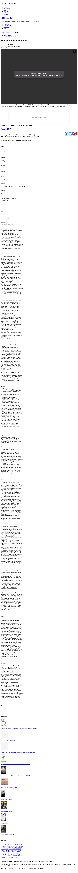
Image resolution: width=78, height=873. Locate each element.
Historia (5, 12)
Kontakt (6, 14)
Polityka (6, 11)
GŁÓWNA (6, 24)
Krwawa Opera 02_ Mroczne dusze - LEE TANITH (13, 850)
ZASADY (6, 27)
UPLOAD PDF (7, 25)
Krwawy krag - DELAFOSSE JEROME (10, 851)
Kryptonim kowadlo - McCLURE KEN (10, 853)
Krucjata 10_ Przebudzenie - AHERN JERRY (12, 846)
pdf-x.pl (2, 871)
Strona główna (7, 35)
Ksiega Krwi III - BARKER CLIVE (9, 857)
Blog (5, 10)
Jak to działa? (7, 8)
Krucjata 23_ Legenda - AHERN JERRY (11, 849)
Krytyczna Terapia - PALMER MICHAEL (11, 854)
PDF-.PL (6, 17)
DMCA (5, 28)
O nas (5, 7)
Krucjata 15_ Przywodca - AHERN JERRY (11, 847)
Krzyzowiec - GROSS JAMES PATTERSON (12, 855)
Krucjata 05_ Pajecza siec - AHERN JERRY (11, 844)
